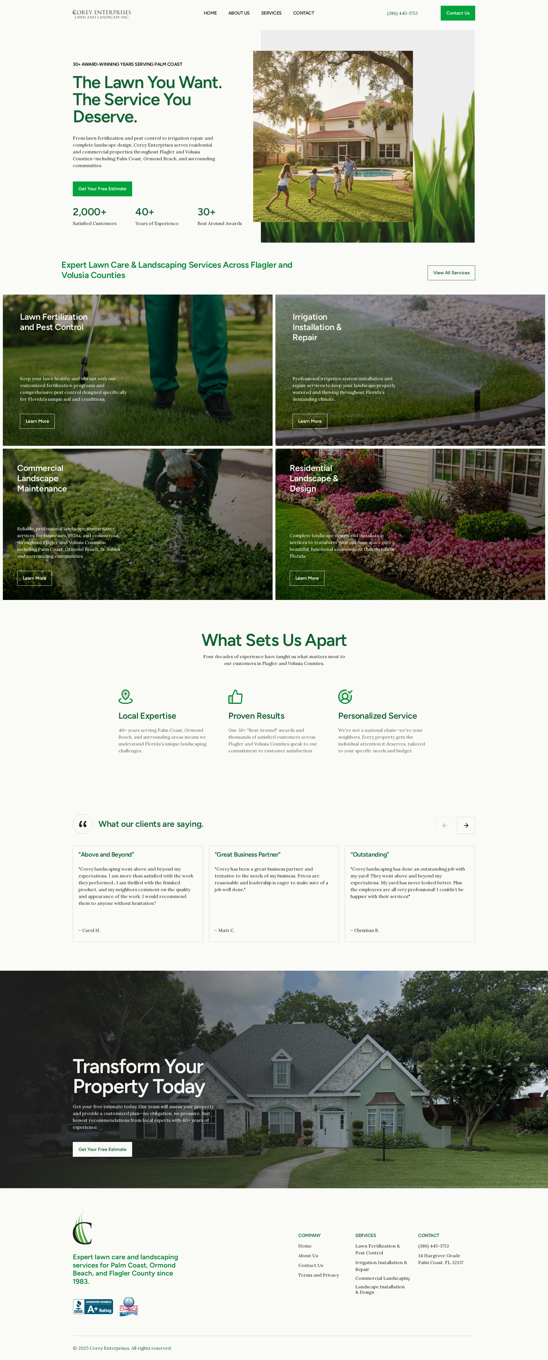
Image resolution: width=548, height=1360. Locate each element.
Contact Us (310, 1265)
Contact (303, 13)
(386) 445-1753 (402, 13)
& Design (364, 1292)
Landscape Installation (380, 1287)
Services (271, 13)
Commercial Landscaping (383, 1278)
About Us (239, 13)
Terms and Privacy (318, 1275)
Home (210, 13)
